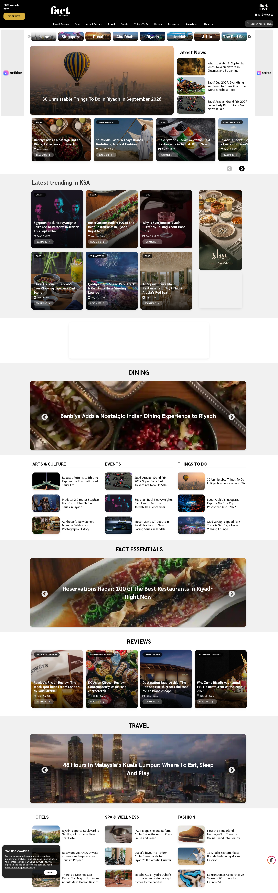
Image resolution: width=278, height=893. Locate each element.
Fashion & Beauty (107, 122)
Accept (50, 872)
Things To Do (97, 256)
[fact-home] (60, 11)
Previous (29, 37)
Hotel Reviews (152, 654)
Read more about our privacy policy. (28, 866)
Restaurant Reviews (46, 654)
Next (249, 37)
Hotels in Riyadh (231, 122)
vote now (14, 16)
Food (39, 122)
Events (40, 194)
